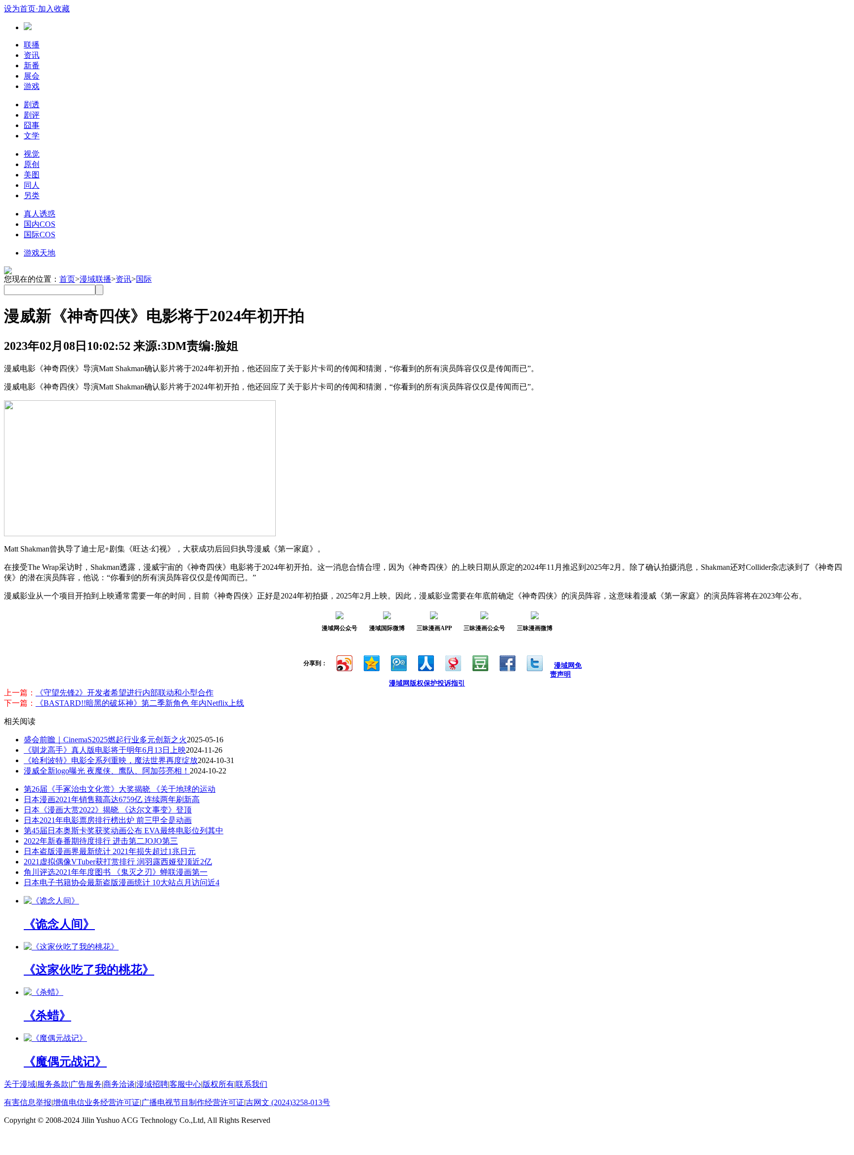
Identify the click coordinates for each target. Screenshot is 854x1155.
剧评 (32, 115)
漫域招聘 (152, 1084)
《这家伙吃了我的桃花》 (89, 969)
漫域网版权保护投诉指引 (427, 683)
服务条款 (53, 1084)
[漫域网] (28, 27)
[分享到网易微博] (452, 662)
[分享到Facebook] (507, 662)
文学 (32, 135)
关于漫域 (20, 1084)
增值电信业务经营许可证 (96, 1102)
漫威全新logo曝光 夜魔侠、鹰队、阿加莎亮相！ (107, 771)
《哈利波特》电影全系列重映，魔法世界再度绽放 (111, 760)
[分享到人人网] (425, 662)
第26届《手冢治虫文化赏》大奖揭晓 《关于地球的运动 (119, 789)
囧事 (32, 125)
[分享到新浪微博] (344, 662)
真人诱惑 (39, 214)
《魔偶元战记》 (65, 1061)
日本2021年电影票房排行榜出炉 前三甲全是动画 (108, 820)
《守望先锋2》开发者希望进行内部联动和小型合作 (125, 692)
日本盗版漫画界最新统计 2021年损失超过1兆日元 (110, 851)
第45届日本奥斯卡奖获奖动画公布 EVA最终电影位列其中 (123, 830)
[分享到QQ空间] (371, 662)
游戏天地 (39, 253)
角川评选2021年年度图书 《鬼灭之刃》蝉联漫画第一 (116, 872)
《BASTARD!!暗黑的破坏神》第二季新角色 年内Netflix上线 (140, 703)
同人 (32, 185)
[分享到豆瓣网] (479, 662)
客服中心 (185, 1084)
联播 (32, 45)
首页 (67, 279)
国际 (144, 279)
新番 (32, 65)
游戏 (32, 86)
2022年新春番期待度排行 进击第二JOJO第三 (101, 841)
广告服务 (86, 1084)
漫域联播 (95, 279)
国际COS (39, 234)
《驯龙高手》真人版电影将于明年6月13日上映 (105, 750)
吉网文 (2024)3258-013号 (288, 1102)
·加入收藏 (53, 8)
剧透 (32, 104)
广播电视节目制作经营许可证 (192, 1102)
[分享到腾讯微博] (398, 662)
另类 (32, 195)
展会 (32, 76)
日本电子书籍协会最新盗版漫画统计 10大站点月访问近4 (121, 882)
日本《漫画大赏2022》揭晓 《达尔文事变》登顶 (108, 810)
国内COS (39, 224)
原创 (32, 164)
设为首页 (20, 8)
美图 (32, 175)
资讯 (32, 55)
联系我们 (251, 1084)
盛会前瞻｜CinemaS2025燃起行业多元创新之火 (105, 739)
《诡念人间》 (59, 924)
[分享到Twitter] (534, 662)
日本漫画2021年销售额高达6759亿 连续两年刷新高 (112, 799)
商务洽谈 (119, 1084)
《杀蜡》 (47, 1015)
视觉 (32, 154)
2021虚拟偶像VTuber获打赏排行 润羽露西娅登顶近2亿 (118, 861)
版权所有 (218, 1084)
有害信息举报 (27, 1102)
